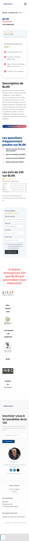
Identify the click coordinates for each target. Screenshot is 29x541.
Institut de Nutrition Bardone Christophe (8, 387)
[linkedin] (14, 470)
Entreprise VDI (12, 12)
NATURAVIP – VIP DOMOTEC (8, 333)
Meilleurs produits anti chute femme (13, 517)
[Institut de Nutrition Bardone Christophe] (8, 371)
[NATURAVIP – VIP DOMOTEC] (8, 320)
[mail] (18, 470)
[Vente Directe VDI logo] (8, 3)
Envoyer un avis (11, 252)
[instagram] (11, 470)
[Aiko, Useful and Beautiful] (8, 293)
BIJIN (8, 359)
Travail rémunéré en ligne (10, 506)
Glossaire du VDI (7, 504)
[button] (14, 150)
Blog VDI (4, 502)
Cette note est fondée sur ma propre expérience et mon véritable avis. (15, 246)
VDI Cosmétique (8, 24)
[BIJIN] (8, 347)
